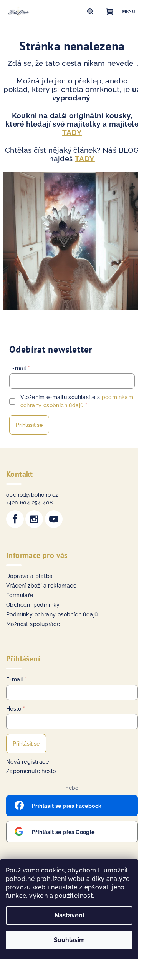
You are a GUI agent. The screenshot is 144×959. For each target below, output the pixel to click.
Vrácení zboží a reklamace (41, 586)
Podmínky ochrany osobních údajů (52, 614)
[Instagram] (34, 519)
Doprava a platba (29, 576)
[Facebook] (15, 519)
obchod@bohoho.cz (32, 495)
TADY (72, 132)
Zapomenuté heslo (31, 771)
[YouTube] (54, 519)
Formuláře (19, 595)
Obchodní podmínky (33, 605)
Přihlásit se (29, 425)
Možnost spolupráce (33, 624)
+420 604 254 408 (29, 502)
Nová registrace (27, 762)
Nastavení (69, 915)
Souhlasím (69, 940)
